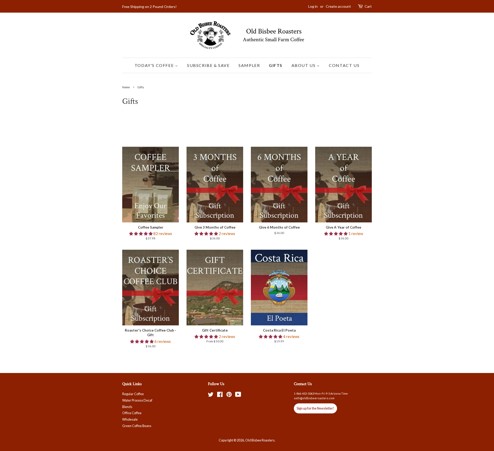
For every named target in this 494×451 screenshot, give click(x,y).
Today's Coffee (155, 65)
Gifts (276, 65)
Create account (338, 6)
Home (126, 87)
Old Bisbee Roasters (260, 440)
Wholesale (130, 419)
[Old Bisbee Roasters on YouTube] (238, 395)
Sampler (249, 65)
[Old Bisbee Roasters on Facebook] (220, 395)
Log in (313, 6)
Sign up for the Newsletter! (315, 408)
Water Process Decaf (137, 400)
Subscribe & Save (208, 65)
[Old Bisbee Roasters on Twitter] (211, 395)
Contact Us (344, 65)
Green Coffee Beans (136, 426)
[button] (141, 233)
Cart (368, 6)
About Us (304, 65)
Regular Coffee (133, 394)
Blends (127, 407)
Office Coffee (132, 413)
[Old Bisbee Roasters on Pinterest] (229, 395)
